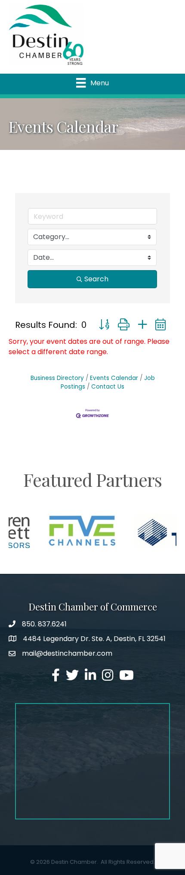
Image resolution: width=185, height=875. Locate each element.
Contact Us (107, 387)
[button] (104, 324)
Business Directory (57, 378)
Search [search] (96, 279)
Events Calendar (114, 378)
